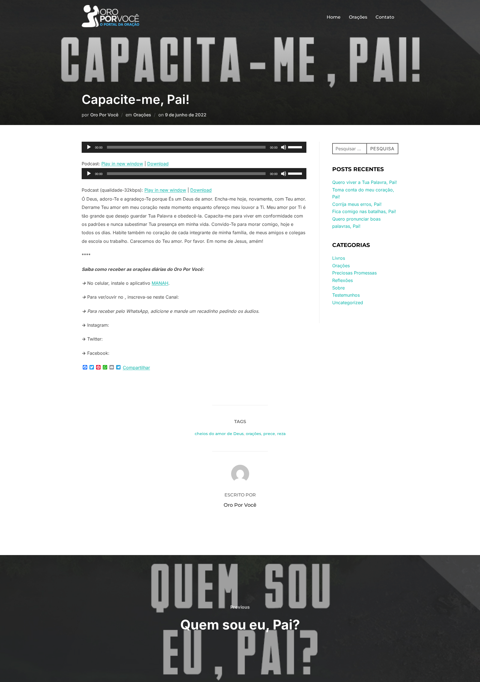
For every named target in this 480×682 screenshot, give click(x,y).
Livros (338, 258)
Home (334, 17)
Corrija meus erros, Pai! (357, 204)
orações (253, 433)
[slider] (296, 147)
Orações (358, 17)
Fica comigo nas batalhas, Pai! (364, 211)
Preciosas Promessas (354, 273)
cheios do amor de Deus (219, 433)
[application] (194, 147)
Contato (385, 17)
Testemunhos (346, 295)
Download (158, 163)
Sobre (338, 288)
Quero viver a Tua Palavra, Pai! (364, 182)
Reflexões (342, 280)
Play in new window (122, 163)
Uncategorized (347, 302)
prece (269, 433)
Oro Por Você (104, 115)
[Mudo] (283, 147)
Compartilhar (136, 367)
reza (281, 433)
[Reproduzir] (89, 147)
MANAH (160, 283)
